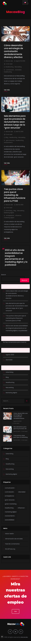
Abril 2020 (9, 360)
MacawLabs (24, 637)
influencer (18, 215)
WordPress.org (10, 549)
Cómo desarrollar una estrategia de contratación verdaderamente (20, 416)
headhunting (8, 72)
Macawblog (18, 67)
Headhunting (9, 67)
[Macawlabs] (8, 3)
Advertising (9, 210)
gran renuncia (10, 140)
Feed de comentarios (12, 544)
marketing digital (9, 217)
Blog (7, 137)
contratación (10, 70)
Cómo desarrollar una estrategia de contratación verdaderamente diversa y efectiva (13, 51)
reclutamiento (8, 142)
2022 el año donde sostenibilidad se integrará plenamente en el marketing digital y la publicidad (16, 257)
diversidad (18, 70)
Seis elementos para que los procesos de (19, 427)
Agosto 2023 (10, 355)
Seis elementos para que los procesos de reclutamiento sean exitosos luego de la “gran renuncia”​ (15, 122)
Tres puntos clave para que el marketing (20, 436)
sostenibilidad (9, 520)
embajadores (10, 215)
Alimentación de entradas (14, 539)
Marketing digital (9, 213)
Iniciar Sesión (9, 534)
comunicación (9, 488)
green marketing (10, 504)
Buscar (3, 275)
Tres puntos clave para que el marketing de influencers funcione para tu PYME (14, 195)
